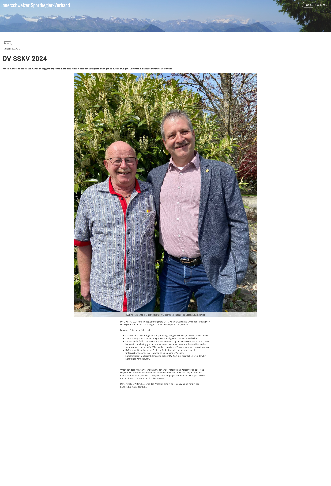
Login (308, 4)
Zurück (7, 43)
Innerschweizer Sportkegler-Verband (35, 5)
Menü (323, 4)
